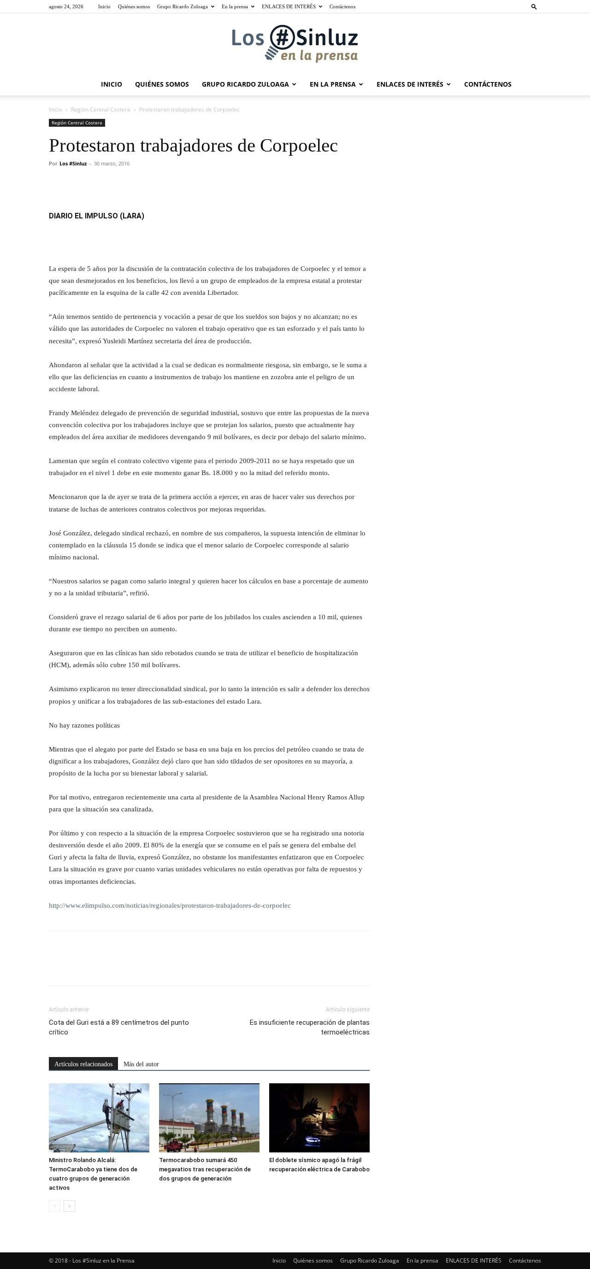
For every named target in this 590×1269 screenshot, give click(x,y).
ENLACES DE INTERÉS (289, 6)
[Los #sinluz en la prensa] (295, 44)
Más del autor (141, 1064)
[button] (534, 6)
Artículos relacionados (83, 1064)
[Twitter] (79, 184)
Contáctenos (342, 6)
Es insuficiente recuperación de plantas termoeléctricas (310, 1027)
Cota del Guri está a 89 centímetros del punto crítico (119, 1027)
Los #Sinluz (73, 163)
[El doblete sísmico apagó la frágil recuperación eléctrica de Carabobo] (319, 1117)
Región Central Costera (100, 109)
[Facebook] (58, 184)
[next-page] (69, 1206)
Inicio (104, 6)
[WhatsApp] (121, 184)
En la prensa (235, 6)
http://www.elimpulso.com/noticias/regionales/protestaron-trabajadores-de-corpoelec (170, 905)
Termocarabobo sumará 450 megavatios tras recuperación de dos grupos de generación (205, 1169)
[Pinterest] (100, 184)
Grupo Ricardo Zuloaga (182, 6)
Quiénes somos (134, 6)
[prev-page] (54, 1206)
